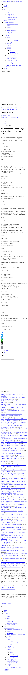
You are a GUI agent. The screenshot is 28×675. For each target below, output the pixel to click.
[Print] (14, 347)
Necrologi (9, 62)
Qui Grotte (9, 34)
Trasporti (9, 44)
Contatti (6, 68)
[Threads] (14, 342)
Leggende (12, 52)
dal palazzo (10, 633)
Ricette (11, 39)
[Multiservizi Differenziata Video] (9, 117)
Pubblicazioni (10, 16)
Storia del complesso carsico (14, 629)
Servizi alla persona (12, 57)
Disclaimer (3, 603)
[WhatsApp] (14, 340)
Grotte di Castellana (9, 22)
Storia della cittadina (12, 17)
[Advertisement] (14, 88)
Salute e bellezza (11, 55)
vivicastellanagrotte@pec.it (8, 589)
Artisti (8, 11)
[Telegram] (14, 338)
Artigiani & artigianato (12, 58)
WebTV (5, 6)
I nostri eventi (10, 14)
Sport (5, 21)
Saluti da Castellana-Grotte (14, 65)
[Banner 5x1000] (5, 115)
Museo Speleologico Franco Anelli (12, 31)
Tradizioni (9, 48)
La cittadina (7, 35)
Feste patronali (14, 53)
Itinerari (9, 47)
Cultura (5, 9)
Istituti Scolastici (11, 19)
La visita (9, 27)
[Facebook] (14, 333)
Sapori (8, 37)
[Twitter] (14, 335)
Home (5, 4)
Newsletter (6, 67)
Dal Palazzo (7, 7)
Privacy (9, 603)
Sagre (11, 50)
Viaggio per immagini (12, 60)
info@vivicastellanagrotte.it (8, 587)
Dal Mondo (10, 63)
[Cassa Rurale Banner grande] (9, 109)
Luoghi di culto (10, 45)
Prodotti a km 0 (14, 40)
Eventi (8, 12)
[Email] (14, 345)
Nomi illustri (10, 42)
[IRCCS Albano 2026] (11, 108)
